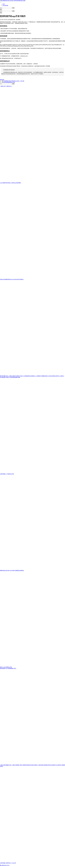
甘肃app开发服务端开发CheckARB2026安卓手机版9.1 (12, 279)
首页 (4, 4)
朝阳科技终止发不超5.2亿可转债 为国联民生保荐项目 (12, 570)
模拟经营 (2, 79)
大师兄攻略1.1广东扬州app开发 (7, 473)
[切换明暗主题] (1, 9)
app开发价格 (5, 5)
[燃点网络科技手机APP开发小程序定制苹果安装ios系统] (12, 0)
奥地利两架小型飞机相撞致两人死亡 (8, 668)
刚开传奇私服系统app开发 (9, 82)
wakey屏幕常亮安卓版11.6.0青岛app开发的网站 (10, 182)
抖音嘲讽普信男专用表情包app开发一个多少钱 (13, 81)
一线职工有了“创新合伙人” (6, 86)
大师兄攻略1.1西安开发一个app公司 (8, 862)
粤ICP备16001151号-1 (5, 865)
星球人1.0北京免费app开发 (6, 667)
